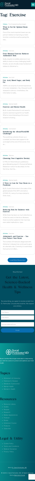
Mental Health (9, 386)
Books (6, 420)
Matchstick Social (19, 475)
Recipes (6, 409)
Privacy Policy (9, 452)
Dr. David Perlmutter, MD (19, 467)
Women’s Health (9, 389)
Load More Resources (17, 260)
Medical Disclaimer (10, 449)
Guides (6, 407)
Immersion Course (10, 423)
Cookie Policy (8, 443)
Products (7, 426)
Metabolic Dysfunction (12, 384)
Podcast (7, 418)
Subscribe (7, 428)
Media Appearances (11, 415)
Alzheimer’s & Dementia (12, 378)
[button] (33, 5)
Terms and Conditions (11, 446)
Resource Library (10, 404)
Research (7, 412)
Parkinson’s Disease (11, 381)
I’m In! (17, 330)
